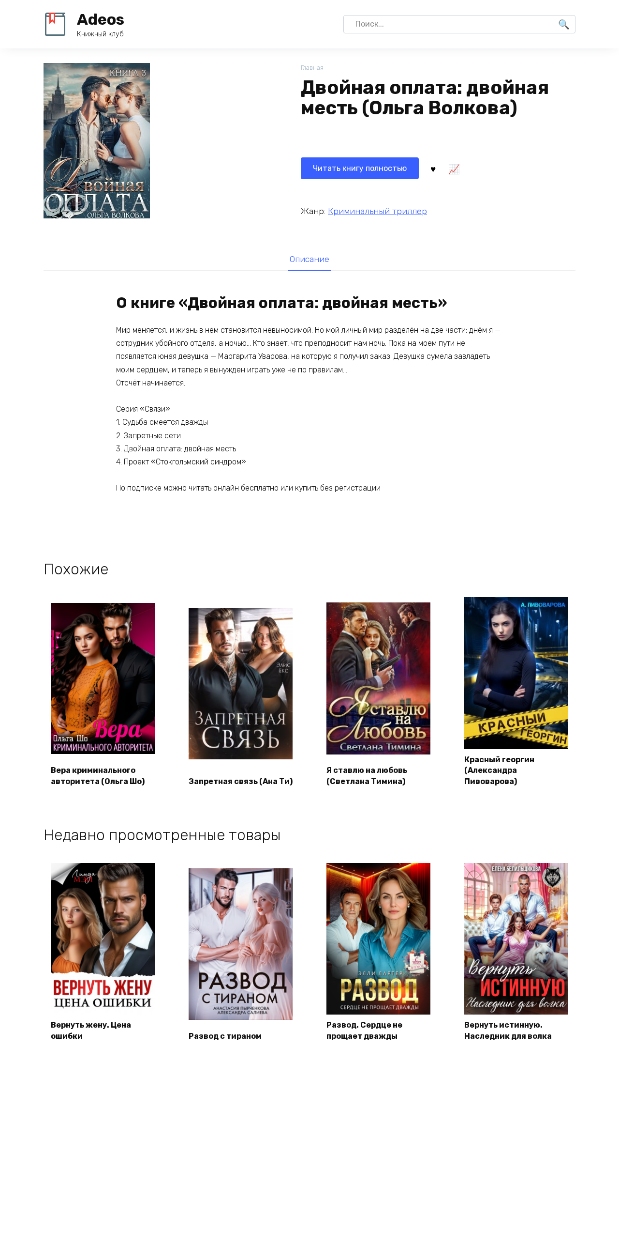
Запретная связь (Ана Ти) (241, 781)
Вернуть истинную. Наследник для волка (508, 1030)
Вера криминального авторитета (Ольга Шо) (98, 775)
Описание (309, 259)
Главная (312, 67)
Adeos (100, 19)
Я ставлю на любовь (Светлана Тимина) (366, 775)
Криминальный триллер (377, 211)
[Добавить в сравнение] (453, 168)
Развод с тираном (225, 1036)
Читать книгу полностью (360, 168)
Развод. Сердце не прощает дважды (364, 1030)
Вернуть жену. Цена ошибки (91, 1030)
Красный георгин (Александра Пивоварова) (499, 770)
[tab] (309, 258)
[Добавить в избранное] (433, 168)
